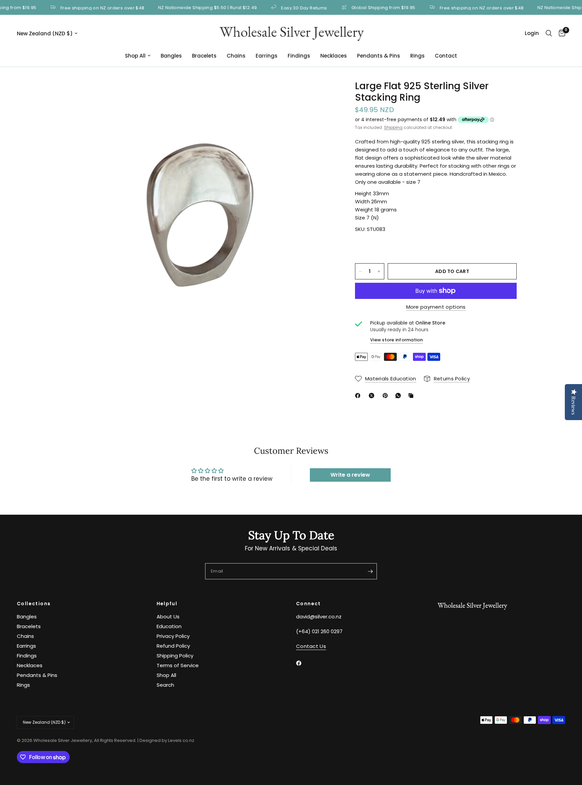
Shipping (393, 127)
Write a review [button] (350, 475)
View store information (396, 340)
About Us (168, 616)
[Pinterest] (387, 395)
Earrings (267, 55)
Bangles (171, 55)
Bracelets (204, 55)
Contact (446, 55)
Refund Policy (173, 645)
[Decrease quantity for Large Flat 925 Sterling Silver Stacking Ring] (360, 271)
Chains (236, 55)
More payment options (436, 307)
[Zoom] (320, 94)
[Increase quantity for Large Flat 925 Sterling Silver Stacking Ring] (379, 271)
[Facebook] (359, 395)
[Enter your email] (370, 571)
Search (165, 684)
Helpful (167, 603)
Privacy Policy (173, 636)
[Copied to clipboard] (412, 395)
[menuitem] (138, 55)
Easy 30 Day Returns (290, 7)
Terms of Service (178, 665)
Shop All (135, 55)
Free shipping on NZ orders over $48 (89, 7)
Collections (34, 603)
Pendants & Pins (378, 55)
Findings (299, 55)
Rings (417, 55)
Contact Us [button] (311, 646)
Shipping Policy (175, 655)
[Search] (548, 33)
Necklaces (333, 55)
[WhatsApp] (399, 395)
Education (169, 626)
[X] (373, 395)
